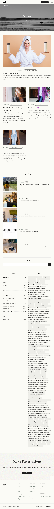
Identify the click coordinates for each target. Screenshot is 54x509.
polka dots (31, 330)
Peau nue (47, 432)
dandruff (40, 361)
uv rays (44, 434)
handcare (37, 432)
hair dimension (32, 380)
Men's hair (46, 336)
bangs (36, 311)
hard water (41, 428)
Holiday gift (46, 407)
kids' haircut (31, 440)
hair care (40, 279)
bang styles (42, 311)
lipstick (30, 319)
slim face (37, 438)
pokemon (38, 288)
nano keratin (45, 421)
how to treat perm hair (34, 375)
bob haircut (39, 409)
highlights (39, 380)
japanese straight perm (34, 384)
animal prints (39, 309)
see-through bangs (33, 340)
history (40, 444)
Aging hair (31, 365)
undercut (40, 338)
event (44, 442)
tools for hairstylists (33, 386)
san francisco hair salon (44, 353)
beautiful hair (42, 290)
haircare (39, 417)
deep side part (42, 340)
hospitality (36, 446)
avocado (31, 313)
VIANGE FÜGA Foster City (30, 70)
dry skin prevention (47, 306)
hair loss (44, 334)
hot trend (43, 294)
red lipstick (45, 304)
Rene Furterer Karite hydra (34, 302)
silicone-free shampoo (33, 400)
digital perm (31, 332)
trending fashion (32, 296)
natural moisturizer (38, 313)
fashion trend (32, 288)
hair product (46, 436)
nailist (36, 392)
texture (41, 423)
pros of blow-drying (33, 317)
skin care (40, 307)
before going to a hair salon (35, 377)
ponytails (37, 286)
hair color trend (39, 336)
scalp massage (38, 334)
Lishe (36, 436)
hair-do (44, 330)
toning (36, 434)
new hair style (32, 284)
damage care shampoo (45, 300)
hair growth (31, 323)
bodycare (31, 419)
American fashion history (42, 403)
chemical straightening (34, 423)
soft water (47, 428)
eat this (30, 327)
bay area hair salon (33, 348)
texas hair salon (39, 378)
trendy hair (31, 286)
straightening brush (46, 346)
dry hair (46, 342)
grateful (39, 442)
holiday (30, 426)
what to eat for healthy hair (34, 325)
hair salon (47, 350)
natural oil (42, 419)
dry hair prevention (46, 302)
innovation (37, 405)
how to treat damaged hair (34, 321)
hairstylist (46, 365)
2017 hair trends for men (34, 396)
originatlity (31, 405)
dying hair (31, 432)
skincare (30, 425)
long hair (31, 434)
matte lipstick (47, 317)
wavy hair (41, 342)
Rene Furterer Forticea (34, 300)
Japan (49, 444)
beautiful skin (31, 309)
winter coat (40, 296)
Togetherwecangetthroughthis (39, 411)
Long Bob (48, 340)
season (49, 434)
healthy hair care (32, 279)
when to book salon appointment (36, 350)
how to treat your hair (33, 315)
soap (50, 430)
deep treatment (46, 279)
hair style (45, 417)
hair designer (32, 373)
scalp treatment (47, 277)
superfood (46, 313)
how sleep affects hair (41, 369)
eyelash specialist (32, 388)
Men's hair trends (32, 338)
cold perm (44, 332)
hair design (44, 371)
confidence (38, 440)
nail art (44, 390)
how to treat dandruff (39, 359)
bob (45, 409)
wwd (37, 290)
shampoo (31, 428)
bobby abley (43, 286)
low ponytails (45, 284)
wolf (39, 426)
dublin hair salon (41, 352)
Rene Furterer (39, 277)
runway (43, 288)
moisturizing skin (32, 307)
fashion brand (38, 298)
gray (43, 426)
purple (35, 292)
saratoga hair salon (33, 353)
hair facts (31, 359)
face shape (31, 438)
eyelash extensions (42, 386)
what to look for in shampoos (35, 398)
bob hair (49, 409)
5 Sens (37, 294)
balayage (46, 378)
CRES (35, 417)
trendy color (31, 294)
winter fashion (42, 292)
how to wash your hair (43, 382)
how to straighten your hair (34, 346)
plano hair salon (32, 352)
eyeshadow (31, 306)
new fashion (31, 290)
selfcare (36, 419)
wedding (31, 444)
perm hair (38, 332)
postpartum (39, 421)
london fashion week (40, 283)
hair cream (44, 321)
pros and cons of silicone (45, 400)
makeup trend (38, 306)
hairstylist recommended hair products (37, 367)
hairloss (46, 423)
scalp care (31, 436)
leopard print (46, 309)
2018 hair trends (43, 329)
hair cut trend (42, 392)
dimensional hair (32, 415)
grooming (41, 425)
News (27, 182)
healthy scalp (31, 277)
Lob (30, 342)
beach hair (31, 357)
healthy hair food (45, 325)
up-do (36, 444)
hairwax (30, 430)
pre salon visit (43, 375)
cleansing (49, 442)
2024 (35, 426)
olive (46, 430)
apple (42, 432)
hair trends (31, 311)
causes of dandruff (33, 361)
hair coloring (45, 380)
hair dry (40, 317)
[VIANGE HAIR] (10, 2)
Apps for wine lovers (42, 402)
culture (44, 444)
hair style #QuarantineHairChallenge (37, 413)
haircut (44, 377)
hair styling (44, 373)
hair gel (40, 436)
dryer (41, 446)
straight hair (31, 344)
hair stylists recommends (40, 357)
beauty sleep (31, 371)
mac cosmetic (36, 319)
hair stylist (38, 371)
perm (46, 425)
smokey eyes (38, 304)
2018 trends (31, 304)
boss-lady (43, 281)
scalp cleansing (32, 369)
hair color (40, 415)
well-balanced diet (46, 440)
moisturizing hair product (39, 327)
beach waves (31, 355)
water (36, 428)
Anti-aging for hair (43, 363)
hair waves (34, 342)
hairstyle (48, 413)
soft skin (45, 307)
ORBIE (45, 415)
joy (29, 442)
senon (40, 434)
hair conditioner (32, 281)
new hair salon (32, 394)
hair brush (38, 323)
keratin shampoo (41, 388)
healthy (30, 417)
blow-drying (42, 315)
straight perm (43, 384)
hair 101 (38, 373)
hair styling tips (48, 355)
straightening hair (39, 344)
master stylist (31, 407)
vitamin (35, 430)
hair (38, 281)
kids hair (42, 438)
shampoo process (32, 382)
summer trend (38, 330)
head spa (31, 334)
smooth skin (48, 419)
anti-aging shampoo (33, 363)
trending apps (32, 403)
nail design (31, 392)
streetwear (46, 296)
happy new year (32, 409)
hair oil (48, 290)
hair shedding (32, 421)
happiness (34, 442)
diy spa (47, 311)
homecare (41, 430)
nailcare (36, 425)
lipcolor (42, 319)
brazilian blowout (40, 394)
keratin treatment (32, 390)
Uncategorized (39, 407)
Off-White (31, 298)
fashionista (39, 284)
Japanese (31, 446)
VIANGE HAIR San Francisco (42, 105)
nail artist (40, 390)
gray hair (47, 426)
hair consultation (38, 365)
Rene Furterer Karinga (33, 329)
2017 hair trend (39, 355)
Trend (30, 411)
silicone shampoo (32, 402)
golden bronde (44, 405)
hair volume (31, 336)
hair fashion (31, 283)
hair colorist (31, 378)
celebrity (31, 292)
